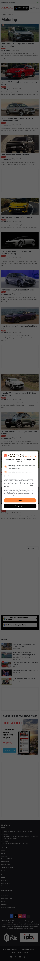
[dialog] (20, 480)
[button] (20, 476)
